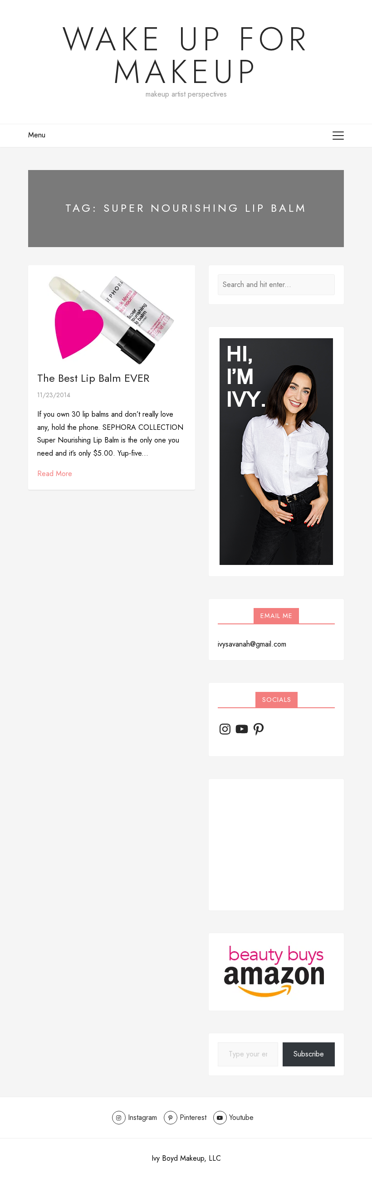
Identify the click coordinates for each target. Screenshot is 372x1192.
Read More (54, 473)
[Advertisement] (276, 844)
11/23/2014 (53, 394)
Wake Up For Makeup (186, 55)
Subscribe (309, 1054)
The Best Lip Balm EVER (93, 378)
